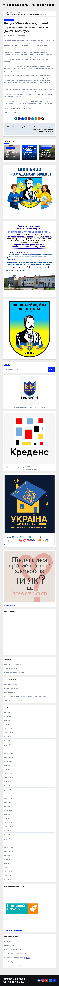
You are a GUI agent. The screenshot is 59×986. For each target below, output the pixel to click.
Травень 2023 (8, 867)
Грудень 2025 (8, 745)
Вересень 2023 (8, 851)
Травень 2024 (8, 818)
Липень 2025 (8, 761)
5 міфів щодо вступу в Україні (13, 700)
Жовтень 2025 (8, 753)
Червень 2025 (8, 765)
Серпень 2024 (8, 806)
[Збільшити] (53, 224)
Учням (26, 147)
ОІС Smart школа (9, 941)
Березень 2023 (8, 875)
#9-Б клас (22, 35)
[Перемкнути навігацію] (4, 4)
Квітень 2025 (8, 773)
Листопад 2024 (8, 794)
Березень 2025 (8, 777)
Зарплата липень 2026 (11, 684)
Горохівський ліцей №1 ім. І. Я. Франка (30, 5)
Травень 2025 (8, 769)
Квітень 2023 (8, 871)
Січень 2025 (7, 786)
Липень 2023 (8, 859)
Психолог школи (9, 945)
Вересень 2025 (8, 757)
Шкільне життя (9, 19)
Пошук (6, 364)
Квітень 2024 (8, 822)
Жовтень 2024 (8, 798)
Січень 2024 (7, 835)
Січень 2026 (7, 741)
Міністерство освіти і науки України (15, 953)
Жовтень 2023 (8, 847)
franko (10, 154)
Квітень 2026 (8, 728)
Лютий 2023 (7, 880)
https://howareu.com (10, 605)
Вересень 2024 (8, 802)
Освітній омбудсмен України (12, 962)
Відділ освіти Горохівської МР (13, 949)
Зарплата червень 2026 (11, 692)
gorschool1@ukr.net (15, 664)
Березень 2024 (8, 826)
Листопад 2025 (8, 749)
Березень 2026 (8, 732)
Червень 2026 (8, 720)
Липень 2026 (8, 716)
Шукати (51, 369)
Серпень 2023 (8, 855)
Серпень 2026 (8, 712)
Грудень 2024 (8, 790)
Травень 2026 (8, 724)
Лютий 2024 (7, 831)
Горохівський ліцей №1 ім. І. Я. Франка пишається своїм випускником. (25, 696)
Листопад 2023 (8, 843)
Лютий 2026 (7, 737)
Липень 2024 (8, 810)
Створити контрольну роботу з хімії (15, 966)
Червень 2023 (8, 863)
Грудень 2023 (8, 839)
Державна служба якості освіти (14, 957)
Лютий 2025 (7, 781)
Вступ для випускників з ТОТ (13, 688)
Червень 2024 (8, 814)
